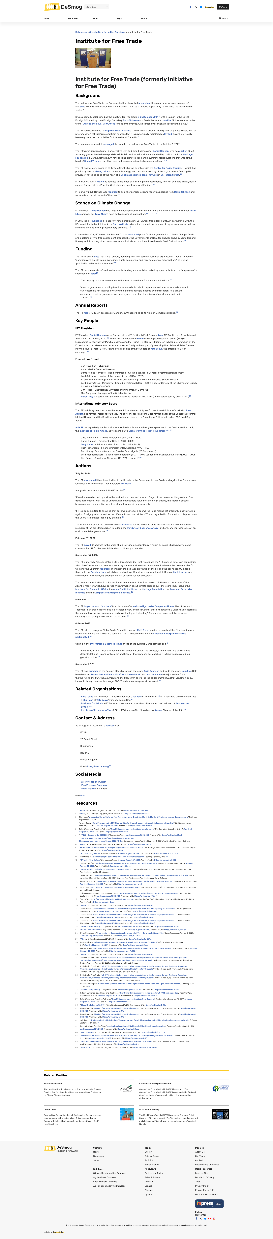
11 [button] (181, 174)
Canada (148, 1186)
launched (93, 671)
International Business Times (106, 643)
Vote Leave (156, 348)
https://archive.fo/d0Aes (144, 1047)
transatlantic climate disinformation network (115, 674)
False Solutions (152, 1177)
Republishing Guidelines (207, 1164)
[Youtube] (209, 1218)
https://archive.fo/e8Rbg (112, 850)
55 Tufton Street (170, 174)
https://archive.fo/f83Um (141, 826)
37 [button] (128, 616)
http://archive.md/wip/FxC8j (122, 951)
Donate (223, 7)
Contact (85, 1047)
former (159, 710)
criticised (127, 524)
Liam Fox (166, 120)
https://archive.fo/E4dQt (135, 810)
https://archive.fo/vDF (136, 1038)
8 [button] (164, 161)
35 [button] (145, 548)
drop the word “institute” (118, 130)
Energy (148, 1152)
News (96, 1152)
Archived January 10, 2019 (96, 945)
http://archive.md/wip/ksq (135, 945)
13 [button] (119, 195)
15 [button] (150, 213)
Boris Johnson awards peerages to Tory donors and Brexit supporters (126, 863)
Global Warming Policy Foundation (147, 430)
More (143, 18)
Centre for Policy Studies (167, 168)
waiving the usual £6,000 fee (99, 123)
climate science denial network (139, 174)
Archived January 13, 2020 (91, 884)
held (86, 312)
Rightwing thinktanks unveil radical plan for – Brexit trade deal (149, 893)
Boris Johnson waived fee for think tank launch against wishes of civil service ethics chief (133, 823)
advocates (144, 103)
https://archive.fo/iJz (155, 1005)
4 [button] (187, 123)
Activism (149, 1181)
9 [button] (166, 161)
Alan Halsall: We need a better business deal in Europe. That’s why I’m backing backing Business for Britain (126, 1035)
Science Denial (152, 1156)
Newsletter (200, 1215)
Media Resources (203, 1169)
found (140, 338)
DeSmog (71, 7)
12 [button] (154, 184)
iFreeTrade (87, 788)
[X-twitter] (196, 7)
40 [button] (99, 657)
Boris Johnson (131, 120)
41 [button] (160, 681)
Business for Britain (92, 703)
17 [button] (156, 213)
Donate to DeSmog (204, 1177)
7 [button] (180, 144)
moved (100, 181)
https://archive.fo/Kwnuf (104, 902)
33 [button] (123, 517)
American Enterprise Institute (169, 633)
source (82, 796)
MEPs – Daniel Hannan (90, 930)
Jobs (197, 1181)
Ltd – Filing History (90, 860)
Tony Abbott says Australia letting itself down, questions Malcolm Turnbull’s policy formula (132, 948)
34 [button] (107, 531)
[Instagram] (214, 1218)
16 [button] (153, 213)
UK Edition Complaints (206, 1194)
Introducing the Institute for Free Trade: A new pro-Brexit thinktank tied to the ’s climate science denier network (138, 1020)
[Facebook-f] (190, 7)
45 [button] (185, 710)
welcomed (133, 234)
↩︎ (147, 810)
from (160, 335)
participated (82, 637)
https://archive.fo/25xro (119, 866)
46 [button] (110, 766)
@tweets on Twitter (93, 781)
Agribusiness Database (104, 1177)
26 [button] (88, 352)
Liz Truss (126, 483)
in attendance (154, 674)
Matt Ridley (143, 630)
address (110, 725)
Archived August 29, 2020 (106, 826)
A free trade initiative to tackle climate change (113, 899)
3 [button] (159, 116)
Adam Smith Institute (125, 589)
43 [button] (132, 699)
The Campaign (87, 1032)
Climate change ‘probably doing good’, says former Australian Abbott (125, 942)
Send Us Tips (201, 1173)
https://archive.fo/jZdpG (171, 835)
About (82, 814)
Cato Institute (120, 224)
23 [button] (91, 297)
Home (82, 810)
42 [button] (158, 696)
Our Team (200, 1156)
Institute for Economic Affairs (91, 589)
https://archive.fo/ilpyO (127, 1044)
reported (113, 192)
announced (90, 480)
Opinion (148, 1194)
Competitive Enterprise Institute (112, 592)
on (95, 788)
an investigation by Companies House (153, 606)
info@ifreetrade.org (98, 766)
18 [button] (130, 227)
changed (109, 144)
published (96, 220)
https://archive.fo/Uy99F (153, 1032)
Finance (149, 1190)
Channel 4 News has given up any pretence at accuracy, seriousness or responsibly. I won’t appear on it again (141, 875)
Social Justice (152, 1164)
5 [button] (129, 133)
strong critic (101, 171)
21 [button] (97, 273)
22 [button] (171, 280)
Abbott (79, 427)
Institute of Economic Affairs (143, 528)
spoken (183, 151)
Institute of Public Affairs (93, 430)
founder (137, 696)
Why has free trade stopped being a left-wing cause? (116, 1008)
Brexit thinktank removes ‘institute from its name (133, 999)
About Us (200, 1152)
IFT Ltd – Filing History (90, 853)
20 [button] (115, 263)
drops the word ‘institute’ (98, 606)
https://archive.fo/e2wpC (175, 930)
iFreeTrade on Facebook (94, 785)
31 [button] (124, 490)
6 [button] (138, 137)
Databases (81, 32)
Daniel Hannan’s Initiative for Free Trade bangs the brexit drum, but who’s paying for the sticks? (134, 908)
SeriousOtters (58, 1232)
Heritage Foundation (153, 589)
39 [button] (168, 643)
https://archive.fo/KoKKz (113, 1011)
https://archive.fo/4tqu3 (144, 911)
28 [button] (167, 430)
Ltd (168, 134)
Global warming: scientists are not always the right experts (106, 869)
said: (93, 273)
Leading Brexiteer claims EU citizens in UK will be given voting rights (136, 1026)
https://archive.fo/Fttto (144, 896)
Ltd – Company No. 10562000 (94, 835)
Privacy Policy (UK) (204, 1190)
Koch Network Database (105, 1181)
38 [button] (91, 636)
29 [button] (171, 430)
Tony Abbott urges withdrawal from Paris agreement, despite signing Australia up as (134, 881)
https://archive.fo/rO (127, 936)
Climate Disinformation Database (107, 32)
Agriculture (150, 1169)
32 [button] (153, 503)
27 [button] (190, 396)
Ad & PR (149, 1160)
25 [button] (108, 338)
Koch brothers (181, 572)
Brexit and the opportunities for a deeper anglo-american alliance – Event (111, 847)
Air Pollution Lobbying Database (109, 1186)
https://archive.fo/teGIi (116, 832)
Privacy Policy (202, 1186)
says (97, 256)
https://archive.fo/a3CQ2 (165, 853)
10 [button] (183, 167)
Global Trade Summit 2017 (92, 1005)
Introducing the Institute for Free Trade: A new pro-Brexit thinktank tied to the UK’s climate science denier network (138, 817)
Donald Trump (92, 161)
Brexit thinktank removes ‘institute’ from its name (132, 829)
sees (82, 106)
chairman (88, 700)
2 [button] (84, 109)
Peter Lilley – (88, 396)
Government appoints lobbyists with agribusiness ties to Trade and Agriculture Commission (139, 984)
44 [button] (90, 706)
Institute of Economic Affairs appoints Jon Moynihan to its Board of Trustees (116, 1041)
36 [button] (132, 592)
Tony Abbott (101, 214)
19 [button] (185, 241)
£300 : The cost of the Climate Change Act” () (115, 887)
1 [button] (189, 102)
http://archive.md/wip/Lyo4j (129, 884)
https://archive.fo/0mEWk (136, 814)
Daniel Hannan (161, 151)
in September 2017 (147, 117)
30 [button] (140, 457)
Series (96, 1160)
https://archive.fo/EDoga (128, 1029)
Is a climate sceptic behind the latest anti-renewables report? (117, 857)
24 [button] (177, 312)
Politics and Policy (154, 1173)
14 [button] (147, 213)
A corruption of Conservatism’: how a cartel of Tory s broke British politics (130, 933)
